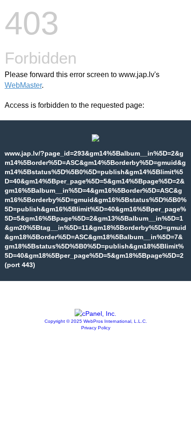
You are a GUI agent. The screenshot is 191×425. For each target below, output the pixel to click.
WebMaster (23, 85)
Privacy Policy (95, 327)
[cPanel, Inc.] (95, 313)
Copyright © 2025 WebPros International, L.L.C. (96, 321)
